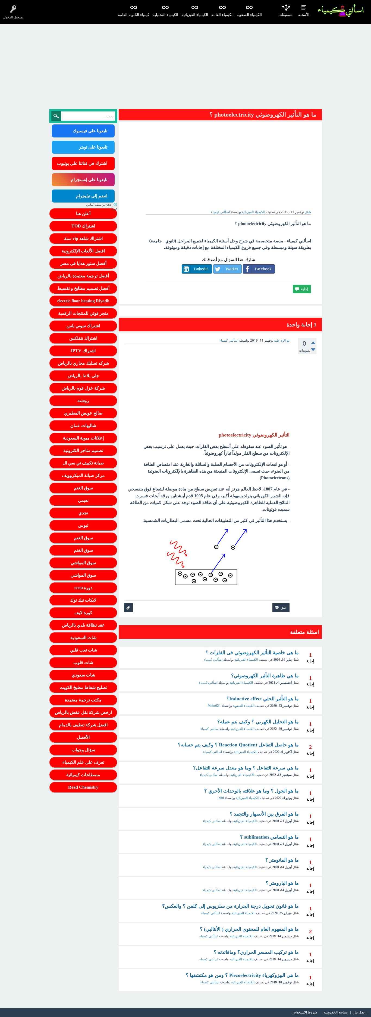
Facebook (263, 269)
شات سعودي (83, 675)
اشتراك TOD (83, 226)
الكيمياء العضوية (249, 15)
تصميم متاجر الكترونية (83, 450)
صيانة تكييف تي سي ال (83, 463)
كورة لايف (83, 612)
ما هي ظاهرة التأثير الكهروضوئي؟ (265, 675)
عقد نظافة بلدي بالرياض (83, 625)
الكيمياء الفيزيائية (194, 15)
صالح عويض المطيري (83, 413)
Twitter (231, 269)
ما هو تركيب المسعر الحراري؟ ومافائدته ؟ (256, 952)
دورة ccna (83, 587)
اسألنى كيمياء (212, 752)
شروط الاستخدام (305, 1012)
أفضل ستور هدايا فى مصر (83, 263)
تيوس (83, 525)
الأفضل (83, 737)
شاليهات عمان (83, 425)
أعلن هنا (83, 213)
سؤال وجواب (83, 749)
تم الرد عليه (282, 340)
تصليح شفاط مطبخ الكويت (83, 687)
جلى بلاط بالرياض (83, 375)
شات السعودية (83, 637)
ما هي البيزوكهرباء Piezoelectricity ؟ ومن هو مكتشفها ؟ (242, 975)
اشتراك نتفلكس (83, 338)
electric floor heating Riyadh (83, 301)
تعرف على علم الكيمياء (83, 762)
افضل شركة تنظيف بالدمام (83, 725)
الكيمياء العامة (222, 15)
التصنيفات (286, 15)
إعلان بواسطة (101, 207)
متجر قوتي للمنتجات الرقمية (83, 313)
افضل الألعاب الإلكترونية (83, 251)
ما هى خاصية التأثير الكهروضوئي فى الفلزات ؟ (252, 652)
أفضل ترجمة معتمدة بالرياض (83, 276)
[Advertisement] (185, 64)
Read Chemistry (83, 787)
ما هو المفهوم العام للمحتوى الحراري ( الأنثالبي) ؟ (249, 929)
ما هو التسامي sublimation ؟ (269, 837)
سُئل (308, 212)
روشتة (83, 400)
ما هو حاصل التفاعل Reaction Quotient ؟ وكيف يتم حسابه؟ (238, 744)
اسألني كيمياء (213, 660)
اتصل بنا (360, 1012)
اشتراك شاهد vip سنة (83, 238)
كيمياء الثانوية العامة (133, 15)
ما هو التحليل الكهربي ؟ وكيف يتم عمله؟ (258, 721)
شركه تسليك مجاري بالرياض (83, 363)
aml (221, 798)
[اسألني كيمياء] (340, 11)
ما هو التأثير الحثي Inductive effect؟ (263, 698)
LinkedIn (201, 269)
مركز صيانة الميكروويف (83, 475)
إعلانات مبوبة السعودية (83, 438)
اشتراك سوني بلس (83, 325)
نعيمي (83, 500)
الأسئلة (303, 15)
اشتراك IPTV (83, 350)
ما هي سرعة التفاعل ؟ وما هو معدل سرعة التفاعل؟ (246, 768)
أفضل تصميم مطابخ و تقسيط (83, 288)
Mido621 (214, 706)
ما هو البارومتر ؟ (282, 883)
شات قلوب (83, 662)
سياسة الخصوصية (336, 1012)
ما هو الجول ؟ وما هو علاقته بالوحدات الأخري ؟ (251, 791)
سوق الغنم (83, 488)
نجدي (83, 513)
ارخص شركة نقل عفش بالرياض (83, 712)
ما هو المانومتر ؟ (282, 860)
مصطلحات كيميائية (83, 774)
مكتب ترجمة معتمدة (83, 700)
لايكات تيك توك (83, 600)
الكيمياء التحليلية (165, 15)
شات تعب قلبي (83, 650)
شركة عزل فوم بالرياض (83, 388)
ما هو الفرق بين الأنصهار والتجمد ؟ (264, 814)
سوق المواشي (83, 562)
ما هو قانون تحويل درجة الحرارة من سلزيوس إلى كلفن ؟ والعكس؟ (230, 906)
